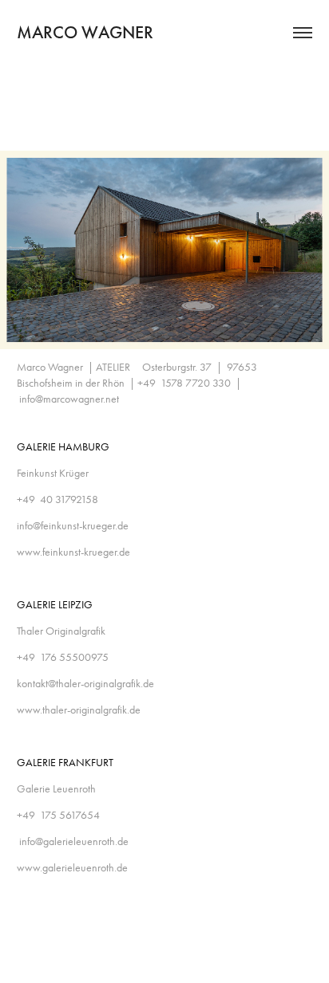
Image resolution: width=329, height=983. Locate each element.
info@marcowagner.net (69, 399)
